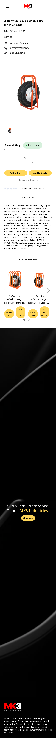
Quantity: (28, 158)
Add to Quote (21, 312)
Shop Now (28, 518)
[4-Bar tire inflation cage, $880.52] (39, 280)
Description (28, 197)
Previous (5, 290)
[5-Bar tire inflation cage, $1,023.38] (15, 280)
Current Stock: (11, 150)
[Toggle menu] (7, 6)
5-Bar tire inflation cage (15, 298)
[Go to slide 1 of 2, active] (24, 320)
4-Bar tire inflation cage (38, 298)
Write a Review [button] (39, 188)
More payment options (28, 180)
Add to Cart (9, 313)
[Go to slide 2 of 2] (29, 320)
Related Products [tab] (28, 259)
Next (48, 290)
